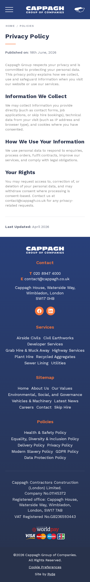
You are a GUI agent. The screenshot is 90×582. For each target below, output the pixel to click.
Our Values (62, 388)
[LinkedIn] (50, 311)
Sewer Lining (36, 363)
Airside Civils (29, 338)
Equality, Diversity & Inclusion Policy (45, 438)
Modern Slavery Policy (32, 451)
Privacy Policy (60, 445)
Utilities (58, 363)
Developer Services (45, 344)
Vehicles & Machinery (32, 401)
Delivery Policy (31, 445)
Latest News (66, 401)
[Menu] (9, 9)
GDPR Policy (66, 451)
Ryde (51, 574)
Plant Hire (24, 356)
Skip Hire (62, 407)
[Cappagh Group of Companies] (45, 9)
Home (10, 25)
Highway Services (68, 350)
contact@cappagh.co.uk (46, 279)
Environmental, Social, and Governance (45, 394)
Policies (27, 25)
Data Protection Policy (45, 457)
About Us (40, 388)
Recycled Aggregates (55, 356)
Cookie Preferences (45, 567)
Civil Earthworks (58, 338)
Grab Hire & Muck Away (27, 350)
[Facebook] (39, 311)
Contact (44, 407)
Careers (26, 407)
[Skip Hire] (79, 10)
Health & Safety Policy (45, 432)
